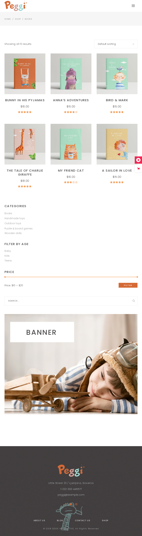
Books (8, 213)
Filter (128, 285)
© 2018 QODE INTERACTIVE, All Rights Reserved (71, 528)
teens (8, 260)
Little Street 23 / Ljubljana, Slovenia (71, 483)
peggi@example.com (71, 495)
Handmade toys (15, 218)
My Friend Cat (71, 170)
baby (8, 251)
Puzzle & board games (19, 228)
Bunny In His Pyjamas (25, 100)
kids (7, 255)
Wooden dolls (13, 233)
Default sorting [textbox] (107, 44)
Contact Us (82, 520)
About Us (39, 520)
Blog (60, 520)
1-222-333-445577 (71, 489)
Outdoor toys (13, 223)
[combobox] (115, 44)
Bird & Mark (117, 100)
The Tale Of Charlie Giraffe (25, 172)
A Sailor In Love (117, 170)
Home (8, 19)
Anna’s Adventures (71, 100)
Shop (18, 19)
